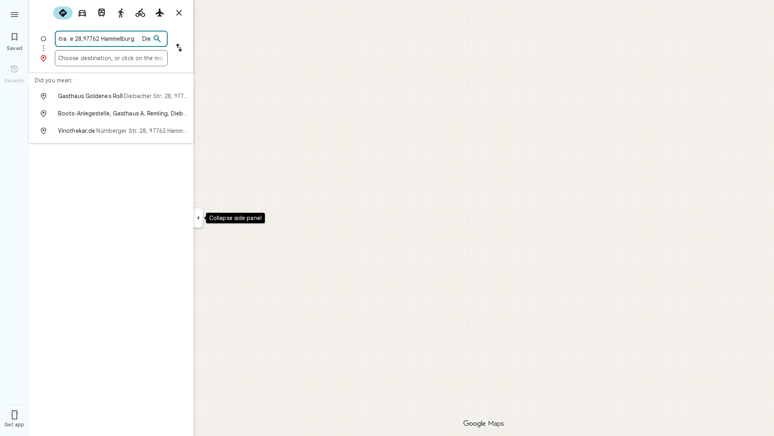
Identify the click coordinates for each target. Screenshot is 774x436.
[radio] (63, 13)
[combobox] (104, 39)
